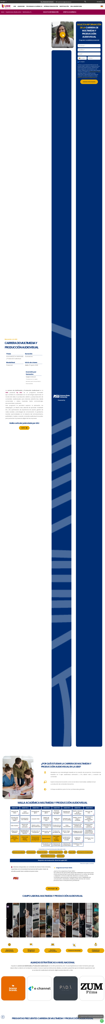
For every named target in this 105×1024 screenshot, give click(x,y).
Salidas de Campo (42, 852)
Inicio (2, 12)
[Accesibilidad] (3, 1017)
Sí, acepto (82, 61)
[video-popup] (62, 35)
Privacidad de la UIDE (95, 71)
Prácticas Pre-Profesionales (84, 852)
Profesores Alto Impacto (55, 852)
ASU (66, 852)
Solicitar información (89, 82)
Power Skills (72, 852)
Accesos (99, 2)
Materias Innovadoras (19, 852)
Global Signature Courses (48, 856)
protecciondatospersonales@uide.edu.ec (87, 77)
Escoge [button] (2, 1)
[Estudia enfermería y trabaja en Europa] (102, 6)
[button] (102, 1021)
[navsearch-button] (85, 1)
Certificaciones (31, 852)
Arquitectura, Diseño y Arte (13, 12)
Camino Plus (60, 856)
